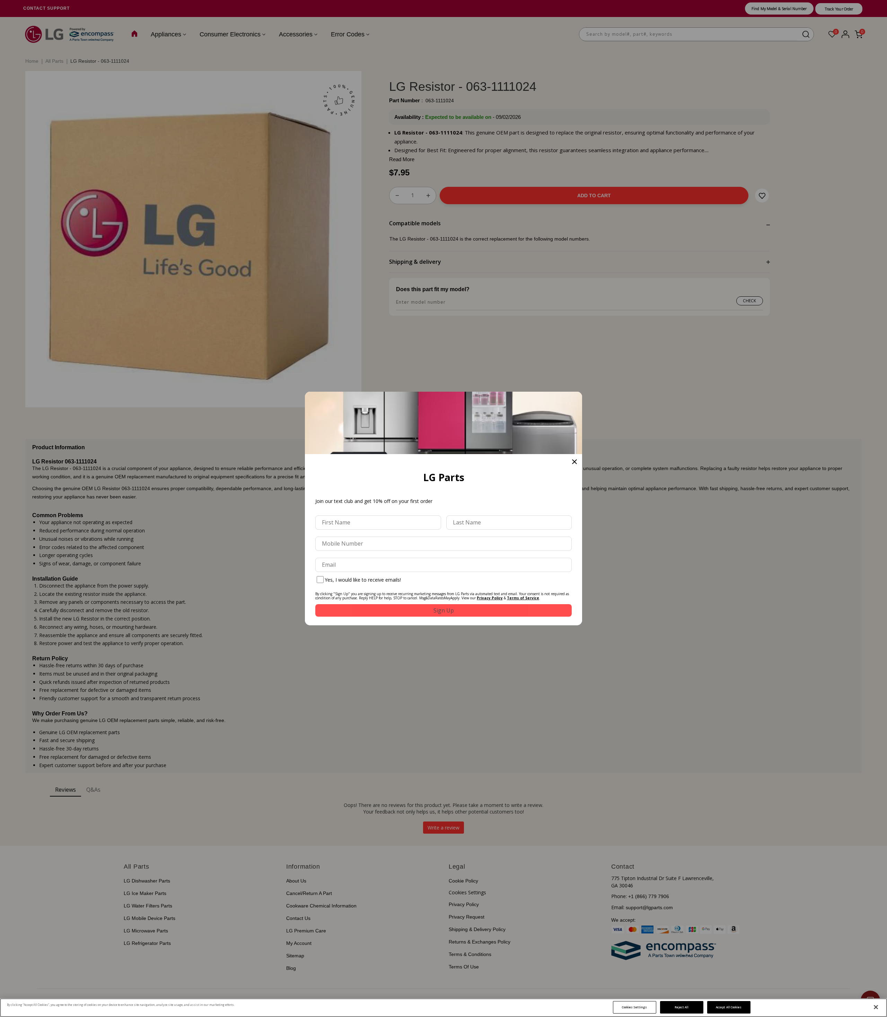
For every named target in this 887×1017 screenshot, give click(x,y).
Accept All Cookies (728, 1007)
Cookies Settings (634, 1007)
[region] (443, 1007)
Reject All (682, 1007)
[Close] (876, 1007)
